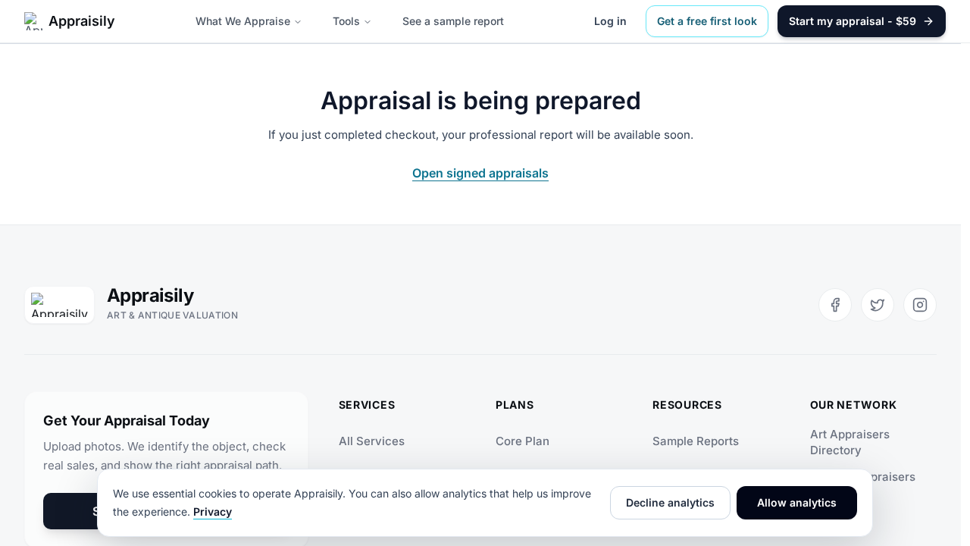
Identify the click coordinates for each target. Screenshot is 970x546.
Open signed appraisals (480, 172)
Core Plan (522, 441)
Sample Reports (695, 441)
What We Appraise (243, 20)
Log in (610, 20)
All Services (372, 441)
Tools (346, 20)
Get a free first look (707, 20)
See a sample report (453, 20)
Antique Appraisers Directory (862, 484)
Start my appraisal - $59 (852, 20)
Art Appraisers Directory (850, 442)
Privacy (212, 511)
